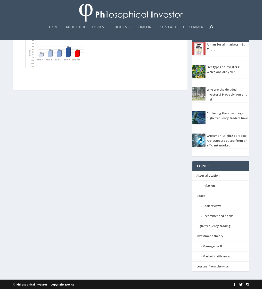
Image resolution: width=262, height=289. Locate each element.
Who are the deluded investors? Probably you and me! (227, 94)
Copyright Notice (62, 284)
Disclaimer (193, 27)
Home (54, 27)
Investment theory (209, 236)
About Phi (75, 27)
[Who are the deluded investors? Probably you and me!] (199, 99)
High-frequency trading (213, 226)
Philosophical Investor (31, 284)
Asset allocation (208, 175)
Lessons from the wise (212, 266)
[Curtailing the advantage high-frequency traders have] (199, 123)
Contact (168, 27)
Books (121, 27)
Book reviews (212, 206)
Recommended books (218, 216)
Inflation (209, 185)
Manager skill (212, 246)
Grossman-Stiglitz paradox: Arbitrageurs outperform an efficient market (227, 140)
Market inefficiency (216, 256)
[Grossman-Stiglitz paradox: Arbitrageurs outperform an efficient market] (199, 145)
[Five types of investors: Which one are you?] (199, 77)
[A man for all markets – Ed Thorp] (199, 54)
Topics (97, 27)
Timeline (146, 27)
